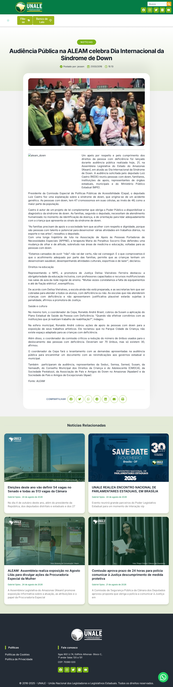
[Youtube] (168, 10)
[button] (8, 20)
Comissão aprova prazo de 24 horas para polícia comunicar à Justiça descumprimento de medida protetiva (127, 574)
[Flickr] (162, 10)
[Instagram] (150, 10)
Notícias (87, 42)
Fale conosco (69, 647)
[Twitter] (156, 10)
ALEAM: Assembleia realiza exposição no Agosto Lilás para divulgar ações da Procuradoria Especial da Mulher (44, 574)
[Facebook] (143, 10)
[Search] (169, 4)
